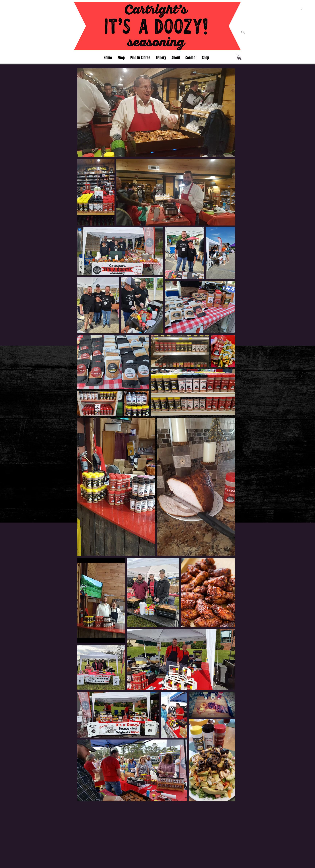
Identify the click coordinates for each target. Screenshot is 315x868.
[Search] (243, 32)
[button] (301, 8)
